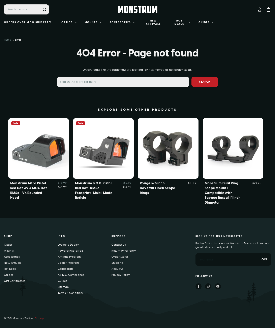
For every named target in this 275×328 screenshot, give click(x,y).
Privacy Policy (121, 274)
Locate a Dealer (68, 244)
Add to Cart (103, 155)
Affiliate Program (69, 256)
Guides (204, 22)
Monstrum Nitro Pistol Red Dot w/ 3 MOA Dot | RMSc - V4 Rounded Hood (29, 190)
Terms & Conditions (71, 292)
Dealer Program (68, 262)
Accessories (120, 22)
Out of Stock (38, 155)
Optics (67, 22)
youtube (218, 286)
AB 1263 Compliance (71, 274)
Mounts (91, 22)
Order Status (120, 256)
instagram (208, 286)
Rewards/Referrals (71, 250)
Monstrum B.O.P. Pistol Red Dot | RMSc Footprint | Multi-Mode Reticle (94, 190)
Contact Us (119, 244)
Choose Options (233, 155)
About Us (117, 268)
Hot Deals (179, 22)
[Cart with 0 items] (268, 9)
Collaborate (66, 268)
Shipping (117, 262)
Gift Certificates (14, 280)
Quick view (39, 142)
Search (44, 9)
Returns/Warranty (124, 250)
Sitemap (63, 286)
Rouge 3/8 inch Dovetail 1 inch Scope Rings (157, 188)
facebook (198, 286)
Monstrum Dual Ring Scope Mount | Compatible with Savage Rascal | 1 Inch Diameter (223, 192)
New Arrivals (153, 22)
